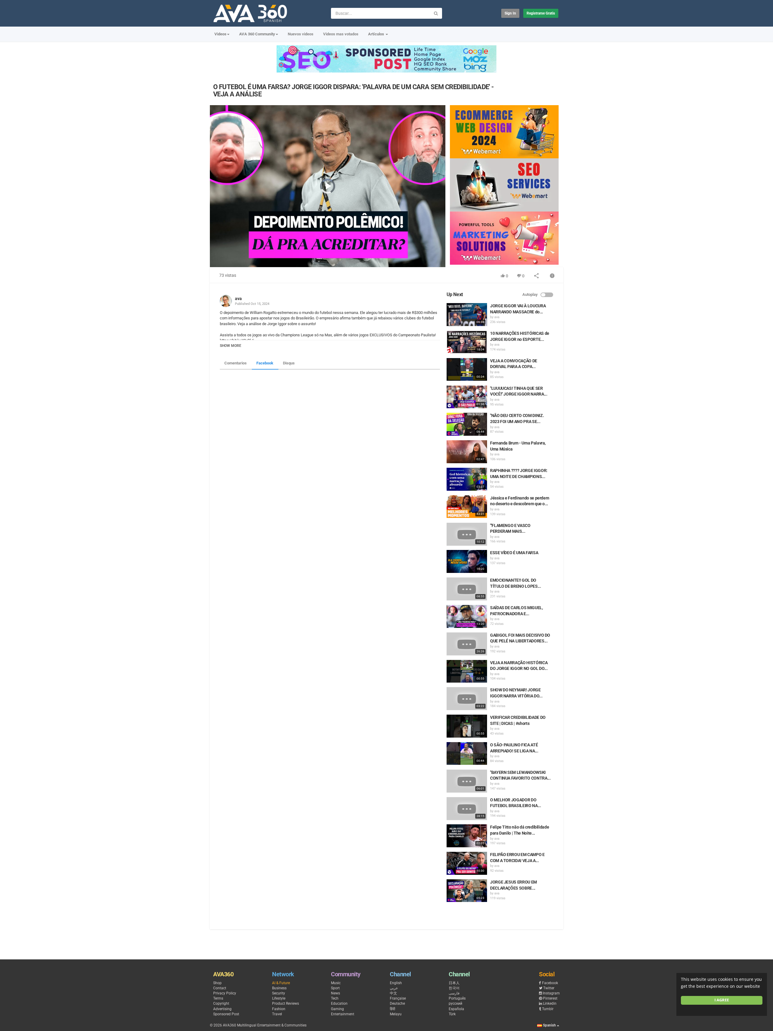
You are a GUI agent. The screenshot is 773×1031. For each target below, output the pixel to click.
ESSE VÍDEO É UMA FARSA (514, 552)
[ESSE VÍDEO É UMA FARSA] (467, 561)
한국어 (454, 988)
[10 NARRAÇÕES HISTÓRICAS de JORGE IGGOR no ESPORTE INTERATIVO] (467, 342)
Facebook (264, 363)
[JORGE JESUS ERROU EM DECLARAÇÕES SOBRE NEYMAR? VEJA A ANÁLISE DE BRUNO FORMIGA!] (467, 890)
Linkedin (549, 1003)
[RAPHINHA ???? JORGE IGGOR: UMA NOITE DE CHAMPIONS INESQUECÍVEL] (467, 479)
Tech (334, 998)
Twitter (548, 988)
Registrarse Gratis (541, 13)
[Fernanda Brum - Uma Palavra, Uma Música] (467, 451)
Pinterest (550, 998)
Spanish (549, 1025)
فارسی (454, 993)
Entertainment (342, 1014)
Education (339, 1003)
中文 (393, 993)
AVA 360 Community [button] (257, 34)
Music (336, 983)
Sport (335, 988)
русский (455, 1003)
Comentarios (235, 363)
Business (279, 988)
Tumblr (547, 1009)
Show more (230, 346)
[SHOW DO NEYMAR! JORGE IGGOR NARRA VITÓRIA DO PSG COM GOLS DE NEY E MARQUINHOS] (467, 698)
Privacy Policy (224, 993)
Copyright (221, 1003)
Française (398, 998)
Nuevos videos (300, 34)
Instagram (551, 993)
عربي (394, 988)
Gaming (337, 1009)
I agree (721, 1000)
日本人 (454, 983)
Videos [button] (220, 34)
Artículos (376, 34)
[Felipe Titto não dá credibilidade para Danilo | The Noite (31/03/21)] (467, 835)
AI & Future (281, 983)
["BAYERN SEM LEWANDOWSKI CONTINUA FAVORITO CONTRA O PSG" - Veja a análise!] (467, 781)
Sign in (510, 13)
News (335, 993)
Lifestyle (278, 998)
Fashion (278, 1009)
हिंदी (392, 1009)
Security (278, 993)
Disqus (289, 363)
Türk (452, 1014)
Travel (277, 1014)
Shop (217, 983)
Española (456, 1009)
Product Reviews (285, 1003)
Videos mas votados (340, 34)
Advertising (222, 1009)
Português (457, 998)
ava (238, 298)
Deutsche (397, 1003)
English (396, 983)
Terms (218, 998)
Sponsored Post (226, 1014)
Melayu (396, 1014)
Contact (219, 988)
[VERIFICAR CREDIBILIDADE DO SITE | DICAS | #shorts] (467, 726)
